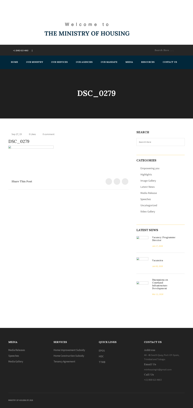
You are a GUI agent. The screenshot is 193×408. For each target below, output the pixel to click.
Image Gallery (148, 180)
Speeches (145, 199)
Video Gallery (147, 211)
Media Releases (16, 350)
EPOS (102, 350)
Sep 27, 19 (17, 134)
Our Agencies (84, 62)
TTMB (102, 362)
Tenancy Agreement (64, 361)
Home (14, 62)
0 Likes (32, 134)
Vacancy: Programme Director (164, 239)
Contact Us (170, 62)
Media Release (148, 193)
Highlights (146, 174)
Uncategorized (148, 205)
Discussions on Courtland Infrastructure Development (160, 284)
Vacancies (156, 260)
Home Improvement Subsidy (69, 350)
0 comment (49, 134)
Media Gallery (15, 361)
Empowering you (149, 168)
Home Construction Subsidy (69, 355)
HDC (101, 356)
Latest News (147, 186)
